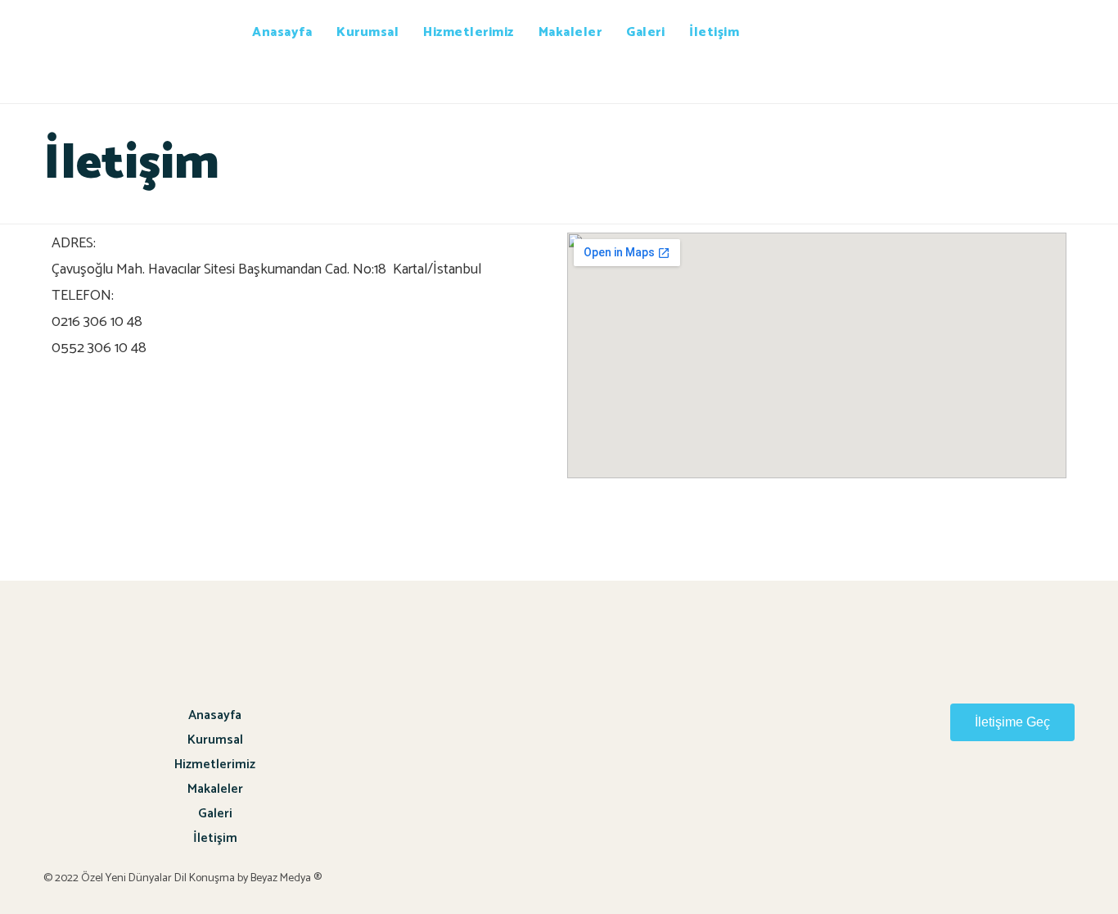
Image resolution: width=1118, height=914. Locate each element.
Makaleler (570, 32)
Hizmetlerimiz (468, 32)
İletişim (714, 32)
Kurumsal (367, 32)
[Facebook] (1053, 795)
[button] (1012, 722)
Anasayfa (282, 32)
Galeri (645, 32)
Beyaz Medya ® (287, 878)
